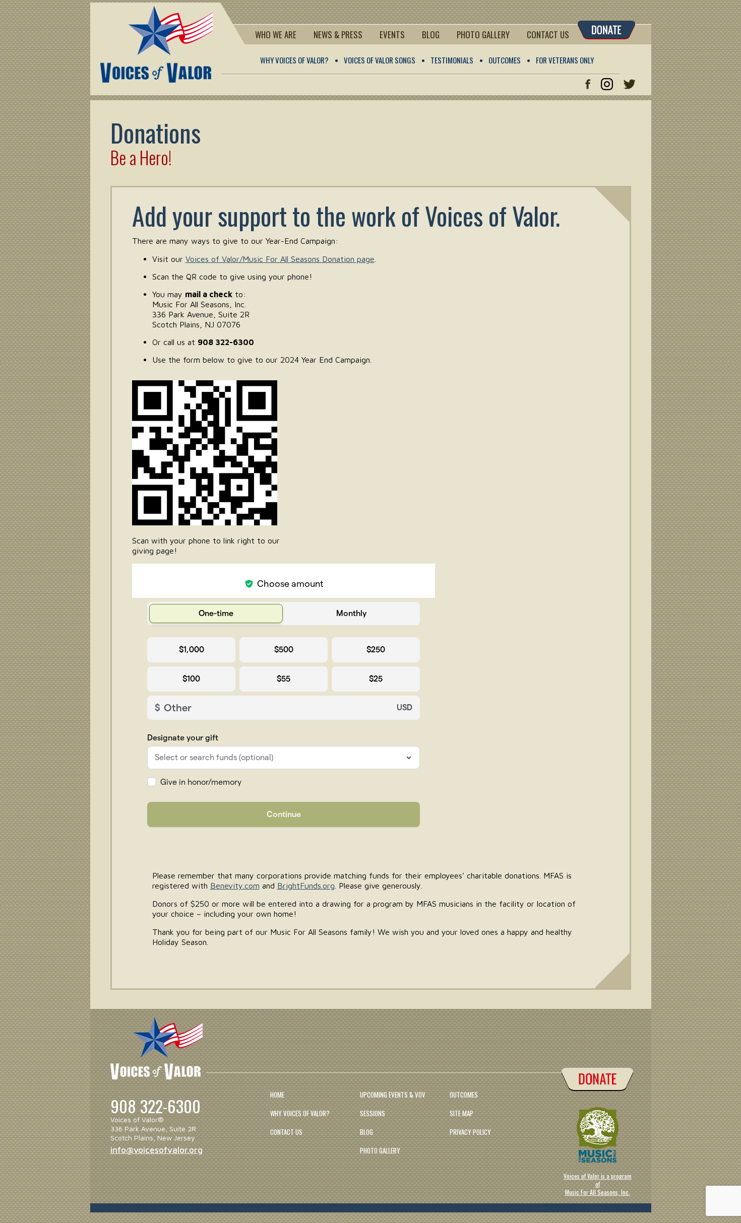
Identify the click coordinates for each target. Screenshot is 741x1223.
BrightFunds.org (306, 885)
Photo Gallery (483, 34)
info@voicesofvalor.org (156, 1150)
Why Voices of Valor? (294, 59)
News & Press (338, 34)
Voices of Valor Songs (379, 59)
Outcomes (504, 59)
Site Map (461, 1113)
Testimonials (451, 59)
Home (277, 1095)
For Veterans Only (565, 59)
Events (392, 34)
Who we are (275, 34)
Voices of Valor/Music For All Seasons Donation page (280, 258)
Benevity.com (235, 885)
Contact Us (548, 34)
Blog (431, 34)
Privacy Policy (470, 1132)
